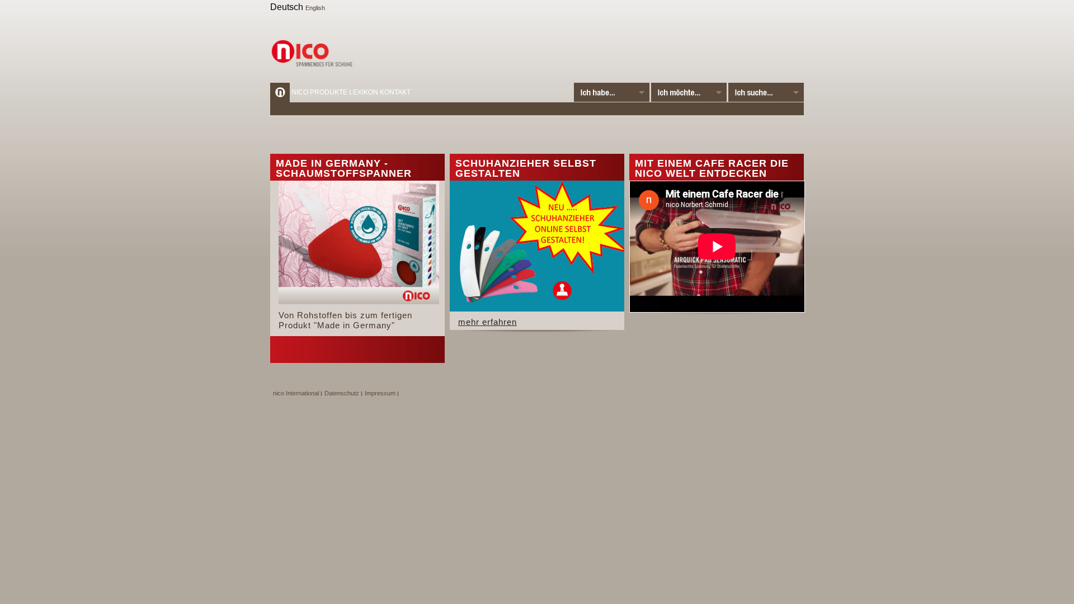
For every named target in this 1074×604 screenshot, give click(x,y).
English (315, 7)
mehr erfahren (487, 322)
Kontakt (395, 92)
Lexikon (363, 92)
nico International (296, 393)
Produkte (328, 92)
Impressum (380, 393)
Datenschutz (341, 393)
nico (299, 92)
